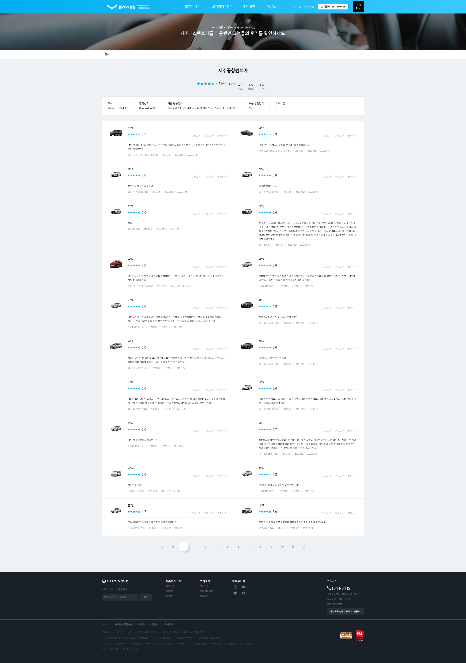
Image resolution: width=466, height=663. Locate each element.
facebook (243, 593)
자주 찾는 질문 (207, 591)
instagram (235, 587)
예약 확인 (248, 7)
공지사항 (204, 586)
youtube (243, 587)
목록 (107, 54)
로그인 (297, 6)
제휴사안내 (167, 624)
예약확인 (204, 596)
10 (282, 546)
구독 (145, 597)
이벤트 (271, 7)
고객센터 (333, 6)
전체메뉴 (358, 6)
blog (235, 593)
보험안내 (153, 624)
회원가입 (309, 6)
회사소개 (170, 586)
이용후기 (170, 591)
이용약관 (141, 624)
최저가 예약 (192, 7)
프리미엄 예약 (221, 7)
